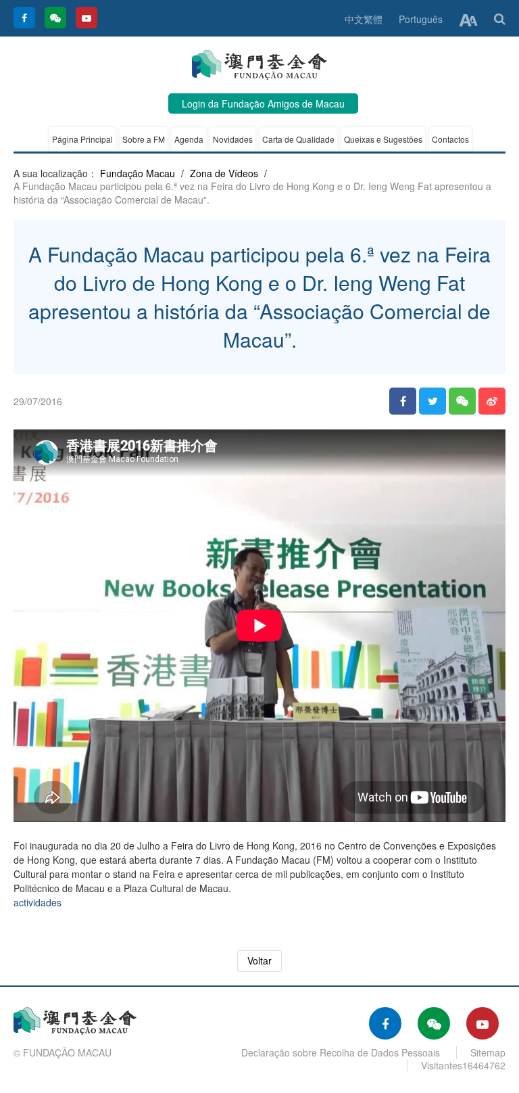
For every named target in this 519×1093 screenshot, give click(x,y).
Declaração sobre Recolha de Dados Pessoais (340, 1052)
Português (421, 19)
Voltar (259, 960)
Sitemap (487, 1052)
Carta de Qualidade (298, 139)
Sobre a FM (143, 139)
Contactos (450, 139)
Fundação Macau (137, 173)
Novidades (233, 139)
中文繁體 (363, 19)
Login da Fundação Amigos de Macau (263, 103)
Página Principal (82, 139)
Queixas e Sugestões (383, 139)
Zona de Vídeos (224, 173)
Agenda (188, 139)
